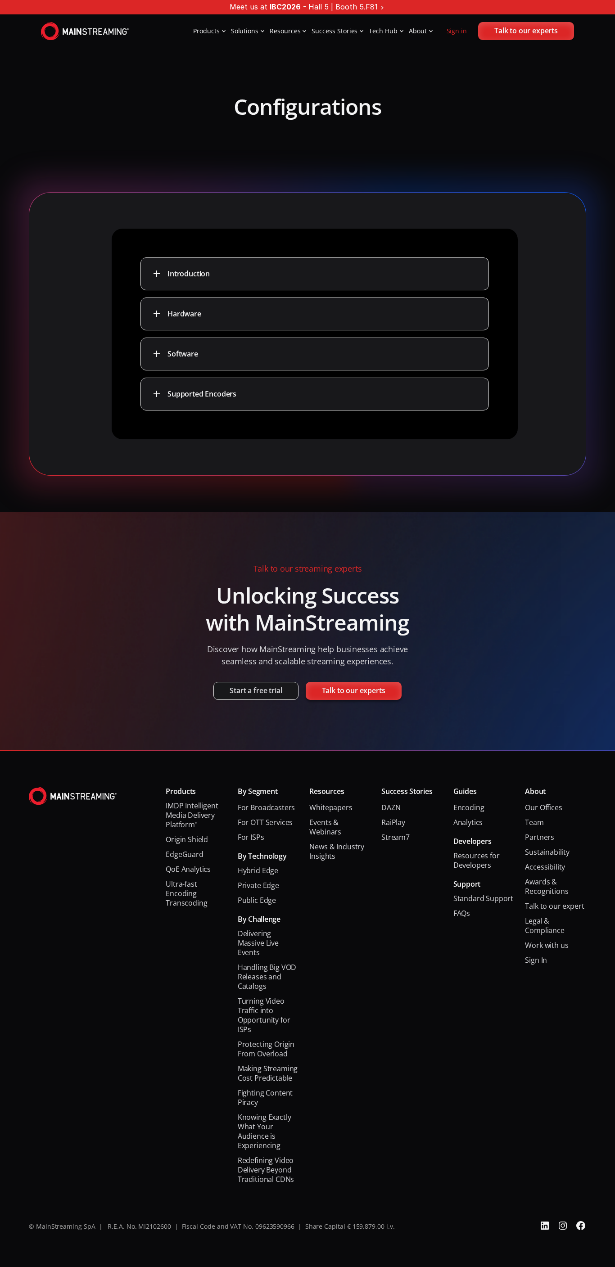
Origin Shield (187, 839)
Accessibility (545, 867)
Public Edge (257, 900)
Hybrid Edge (258, 870)
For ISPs (251, 837)
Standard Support (483, 898)
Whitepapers (330, 807)
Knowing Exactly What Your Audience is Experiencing (265, 1131)
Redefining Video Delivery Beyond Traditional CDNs (266, 1169)
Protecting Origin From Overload (267, 1049)
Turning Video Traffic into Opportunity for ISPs (265, 1015)
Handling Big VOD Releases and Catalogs (268, 976)
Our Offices (543, 807)
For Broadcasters (266, 807)
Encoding (468, 807)
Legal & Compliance (544, 925)
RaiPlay (393, 822)
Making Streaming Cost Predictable (268, 1073)
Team (534, 822)
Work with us (546, 945)
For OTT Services (265, 822)
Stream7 (395, 837)
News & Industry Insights (337, 851)
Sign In (536, 960)
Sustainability (547, 852)
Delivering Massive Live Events (259, 943)
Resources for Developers (477, 860)
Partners (539, 837)
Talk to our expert (554, 906)
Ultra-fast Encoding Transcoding (186, 893)
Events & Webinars (325, 827)
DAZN (390, 807)
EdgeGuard (184, 854)
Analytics (468, 822)
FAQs (461, 913)
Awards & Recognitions (546, 886)
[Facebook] (580, 1225)
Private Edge (258, 885)
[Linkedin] (544, 1225)
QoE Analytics (188, 869)
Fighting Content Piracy (266, 1097)
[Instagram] (562, 1225)
